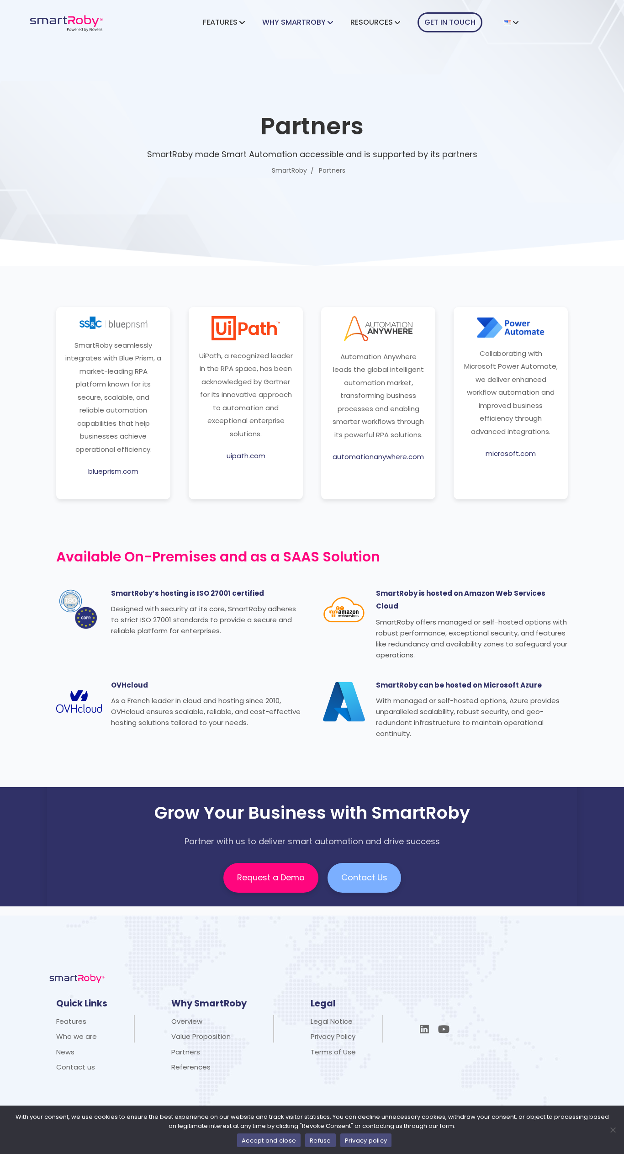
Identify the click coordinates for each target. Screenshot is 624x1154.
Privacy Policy (333, 1036)
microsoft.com (511, 453)
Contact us (75, 1067)
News (65, 1052)
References (191, 1067)
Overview (186, 1021)
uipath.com (246, 456)
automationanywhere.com (378, 456)
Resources (371, 22)
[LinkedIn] (424, 1029)
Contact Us (364, 877)
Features (220, 22)
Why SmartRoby (294, 22)
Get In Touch (450, 22)
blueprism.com (113, 471)
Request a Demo (271, 877)
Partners (185, 1052)
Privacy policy (366, 1140)
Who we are (76, 1036)
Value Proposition (201, 1036)
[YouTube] (443, 1029)
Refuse (320, 1140)
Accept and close (269, 1140)
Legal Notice (332, 1021)
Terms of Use (333, 1052)
